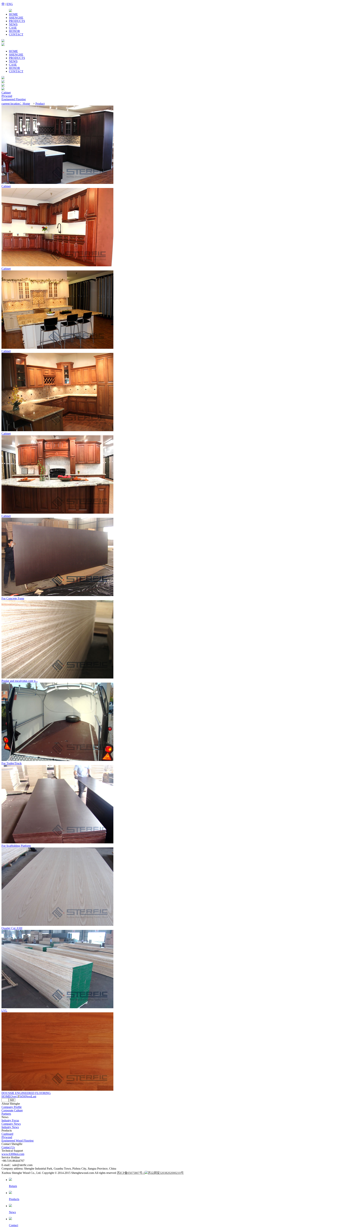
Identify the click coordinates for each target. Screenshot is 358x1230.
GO (12, 1100)
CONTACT (16, 34)
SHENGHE (16, 17)
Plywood (6, 96)
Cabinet (6, 92)
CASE (13, 27)
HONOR (14, 31)
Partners (6, 1113)
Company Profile (11, 1107)
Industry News (10, 1127)
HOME (13, 14)
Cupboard (7, 1133)
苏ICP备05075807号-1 (131, 1172)
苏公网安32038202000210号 (166, 1172)
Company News (11, 1123)
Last (33, 1096)
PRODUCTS (17, 21)
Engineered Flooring (13, 99)
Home (26, 103)
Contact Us (8, 1147)
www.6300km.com (12, 1154)
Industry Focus (10, 1120)
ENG (10, 4)
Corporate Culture (12, 1110)
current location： (12, 103)
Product (40, 103)
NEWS (13, 24)
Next (28, 1096)
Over (13, 1096)
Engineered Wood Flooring (17, 1140)
